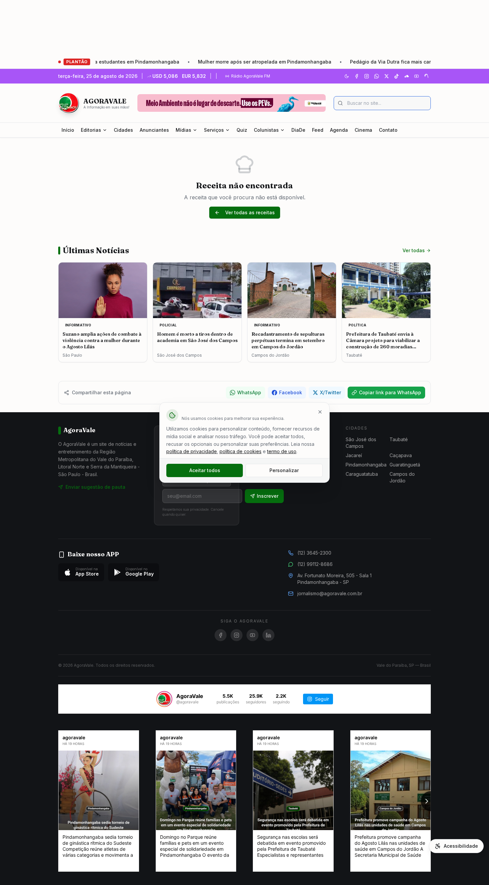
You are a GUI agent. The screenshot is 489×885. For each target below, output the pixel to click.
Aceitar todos (204, 470)
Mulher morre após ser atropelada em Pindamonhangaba (231, 62)
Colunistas (266, 130)
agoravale (74, 737)
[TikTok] (396, 76)
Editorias (91, 130)
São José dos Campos (361, 443)
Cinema (363, 130)
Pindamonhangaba (366, 464)
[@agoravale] (164, 699)
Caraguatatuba (362, 474)
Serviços (214, 130)
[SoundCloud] (406, 76)
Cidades (123, 130)
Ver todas (414, 250)
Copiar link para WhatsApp (390, 392)
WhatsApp (249, 392)
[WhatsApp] (376, 76)
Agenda (339, 130)
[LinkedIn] (268, 635)
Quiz (242, 130)
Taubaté (399, 439)
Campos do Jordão (402, 477)
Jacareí (354, 455)
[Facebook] (356, 76)
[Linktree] (426, 76)
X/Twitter (330, 392)
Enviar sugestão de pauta (95, 487)
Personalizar (284, 470)
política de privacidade (191, 451)
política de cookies (240, 451)
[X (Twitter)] (386, 76)
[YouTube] (416, 76)
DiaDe (298, 130)
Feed (317, 130)
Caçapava (401, 455)
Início (68, 130)
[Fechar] (320, 412)
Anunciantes (154, 130)
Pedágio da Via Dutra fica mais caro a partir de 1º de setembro (389, 62)
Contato (388, 130)
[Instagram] (366, 76)
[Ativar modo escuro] (346, 76)
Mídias (183, 130)
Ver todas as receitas (250, 212)
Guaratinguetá (405, 464)
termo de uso (281, 451)
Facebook (290, 392)
